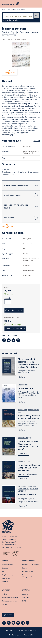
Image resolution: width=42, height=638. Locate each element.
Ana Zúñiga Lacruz (33, 410)
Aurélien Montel (23, 385)
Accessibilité (28, 635)
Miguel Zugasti (22, 410)
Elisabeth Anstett (23, 489)
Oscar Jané (6, 39)
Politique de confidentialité (26, 630)
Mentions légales (15, 635)
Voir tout (36, 140)
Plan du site (10, 630)
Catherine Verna (23, 438)
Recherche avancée (10, 20)
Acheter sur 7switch (13, 328)
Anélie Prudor (22, 486)
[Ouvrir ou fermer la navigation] (39, 4)
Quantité (7, 298)
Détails (22, 377)
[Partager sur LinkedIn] (9, 340)
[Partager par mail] (18, 340)
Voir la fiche (27, 275)
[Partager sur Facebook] (4, 340)
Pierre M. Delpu (22, 462)
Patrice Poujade (17, 39)
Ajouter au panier (15, 310)
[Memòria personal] (21, 54)
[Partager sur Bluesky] (13, 340)
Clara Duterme (31, 486)
